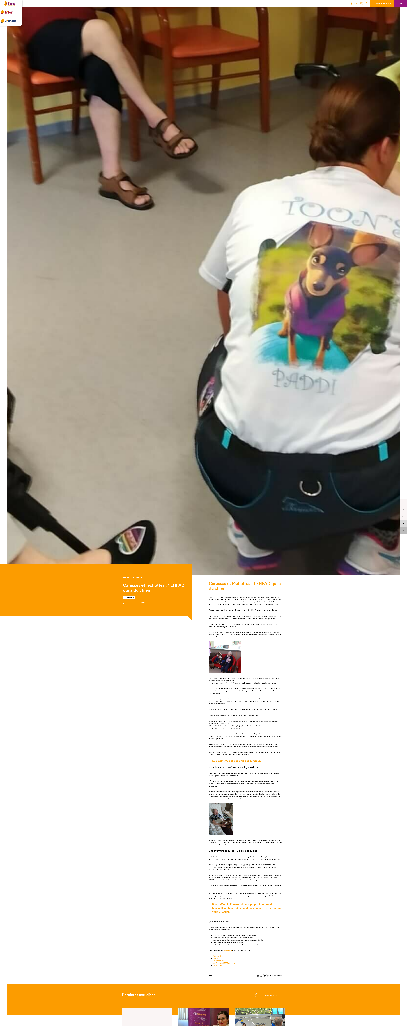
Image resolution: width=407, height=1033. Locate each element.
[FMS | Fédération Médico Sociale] (11, 6)
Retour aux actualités (135, 577)
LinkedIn (216, 958)
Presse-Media (129, 597)
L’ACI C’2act (217, 965)
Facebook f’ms (218, 956)
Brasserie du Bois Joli (220, 961)
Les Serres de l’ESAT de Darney (224, 963)
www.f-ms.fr (228, 950)
